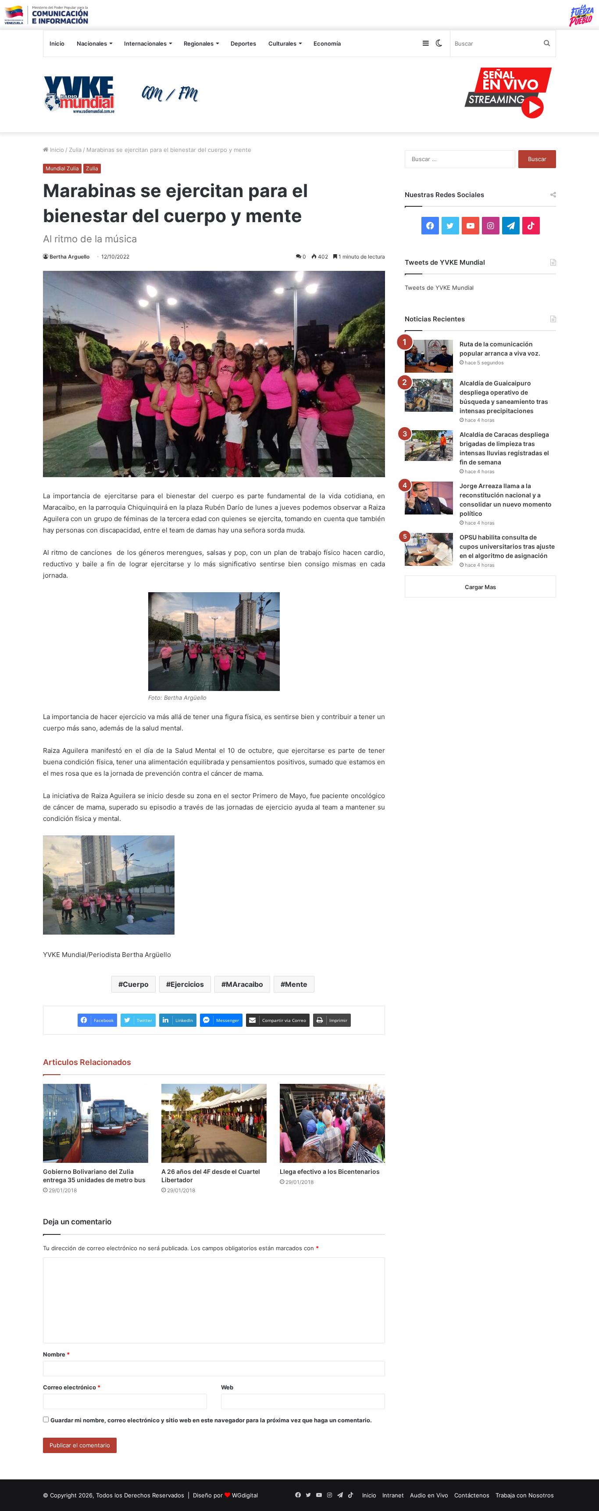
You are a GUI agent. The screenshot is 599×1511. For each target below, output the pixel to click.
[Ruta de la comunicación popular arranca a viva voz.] (429, 356)
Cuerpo (136, 984)
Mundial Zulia (62, 168)
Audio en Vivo (429, 1495)
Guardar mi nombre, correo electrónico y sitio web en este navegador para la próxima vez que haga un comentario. (211, 1420)
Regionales (199, 43)
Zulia (75, 149)
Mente (296, 984)
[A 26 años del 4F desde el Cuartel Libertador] (214, 1123)
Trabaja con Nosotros (525, 1495)
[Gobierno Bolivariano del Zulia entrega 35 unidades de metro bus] (95, 1123)
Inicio (57, 43)
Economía (327, 43)
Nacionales (92, 43)
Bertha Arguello (69, 256)
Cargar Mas (480, 586)
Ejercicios (187, 984)
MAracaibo (244, 984)
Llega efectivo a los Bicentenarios (330, 1171)
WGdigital (245, 1495)
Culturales (282, 43)
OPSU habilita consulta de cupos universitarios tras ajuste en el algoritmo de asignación (507, 546)
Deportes (243, 43)
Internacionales (145, 43)
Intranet (393, 1495)
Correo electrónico (71, 1387)
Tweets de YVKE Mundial (439, 287)
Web (227, 1387)
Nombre (56, 1354)
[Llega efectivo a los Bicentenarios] (332, 1123)
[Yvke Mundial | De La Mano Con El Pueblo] (124, 94)
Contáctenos (471, 1495)
